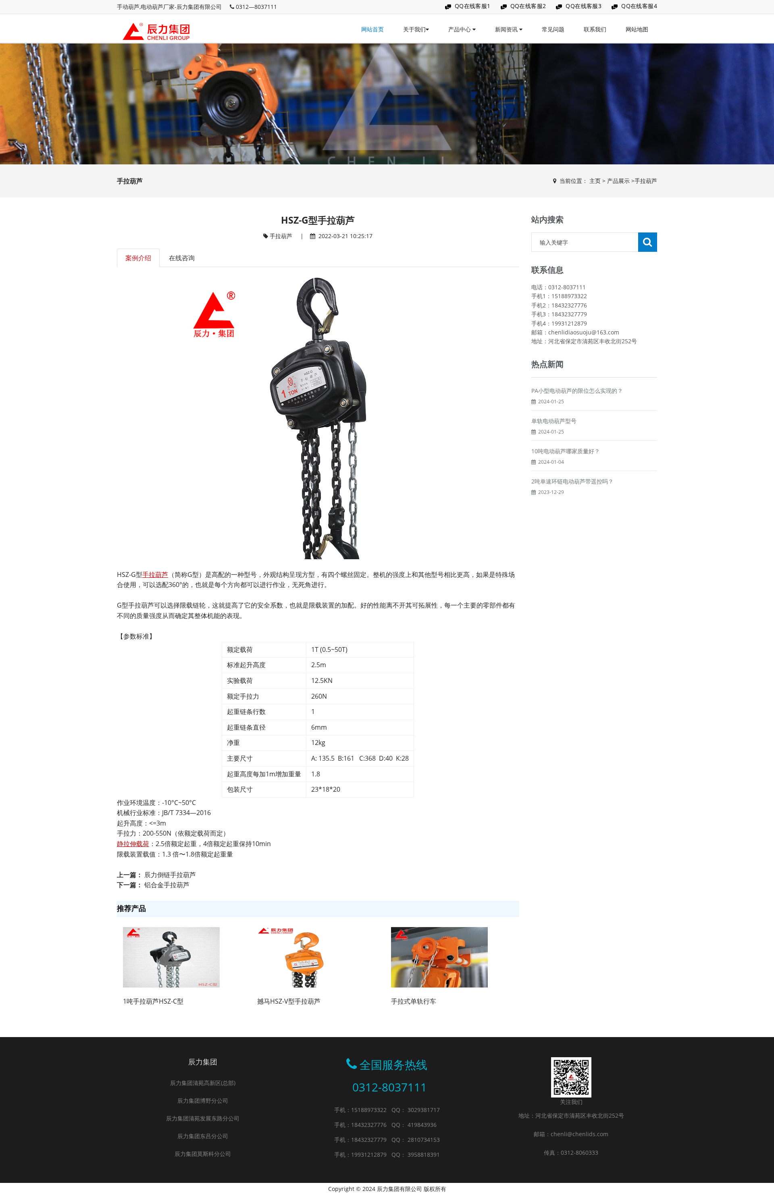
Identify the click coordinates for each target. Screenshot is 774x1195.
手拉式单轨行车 (413, 1001)
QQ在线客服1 (473, 6)
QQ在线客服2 (528, 6)
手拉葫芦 (646, 181)
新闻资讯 (507, 29)
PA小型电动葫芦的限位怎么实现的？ (577, 390)
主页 (595, 181)
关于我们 (414, 29)
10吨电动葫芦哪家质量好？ (565, 451)
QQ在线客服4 (639, 6)
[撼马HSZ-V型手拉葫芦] (305, 956)
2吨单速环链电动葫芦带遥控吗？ (572, 481)
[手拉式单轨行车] (439, 956)
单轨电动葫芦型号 (553, 421)
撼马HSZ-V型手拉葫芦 (288, 1001)
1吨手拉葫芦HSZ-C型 (153, 1001)
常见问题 (553, 29)
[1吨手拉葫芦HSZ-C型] (171, 956)
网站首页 (372, 29)
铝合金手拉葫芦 (166, 884)
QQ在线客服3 (583, 6)
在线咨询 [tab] (182, 257)
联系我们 (595, 29)
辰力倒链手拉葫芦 (170, 874)
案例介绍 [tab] (138, 257)
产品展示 (618, 181)
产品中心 (460, 29)
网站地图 (637, 29)
